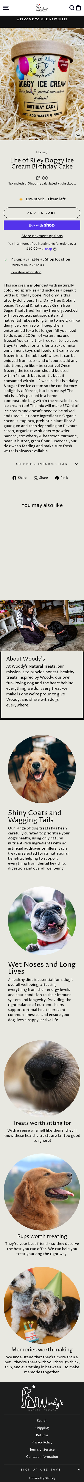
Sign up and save (41, 1470)
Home (41, 152)
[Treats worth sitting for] (42, 1078)
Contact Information (42, 1456)
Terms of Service (42, 1449)
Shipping (34, 183)
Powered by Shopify (42, 1478)
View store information (26, 272)
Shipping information (42, 464)
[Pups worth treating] (42, 1192)
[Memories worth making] (42, 1305)
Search (42, 1421)
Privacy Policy (42, 1442)
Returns (42, 1435)
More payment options (42, 236)
